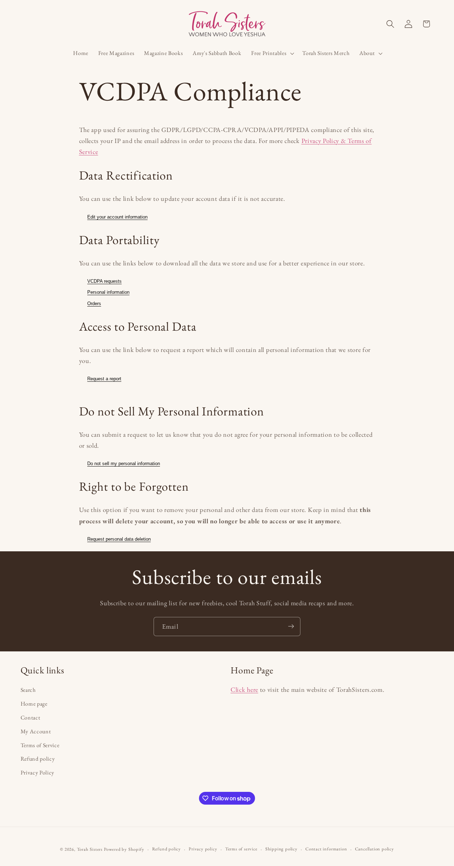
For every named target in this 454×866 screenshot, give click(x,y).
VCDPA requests (104, 281)
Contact (30, 717)
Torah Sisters (90, 849)
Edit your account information (117, 217)
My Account (36, 731)
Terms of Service (40, 745)
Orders (94, 303)
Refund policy (38, 758)
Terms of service (241, 849)
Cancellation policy (374, 849)
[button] (271, 53)
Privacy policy (203, 849)
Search (28, 690)
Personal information (108, 292)
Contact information (326, 849)
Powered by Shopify (124, 849)
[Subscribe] (291, 626)
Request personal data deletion (119, 539)
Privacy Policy (38, 772)
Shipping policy (281, 849)
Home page (34, 703)
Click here (244, 689)
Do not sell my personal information (123, 463)
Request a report (104, 378)
